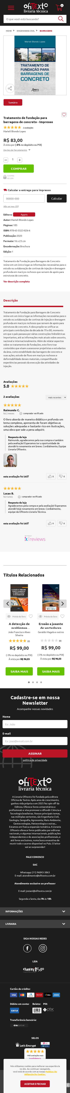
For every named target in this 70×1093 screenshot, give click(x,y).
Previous (7, 604)
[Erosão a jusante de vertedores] (50, 598)
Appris (24, 214)
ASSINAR (35, 753)
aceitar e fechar (35, 1083)
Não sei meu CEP (11, 206)
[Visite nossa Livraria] (35, 789)
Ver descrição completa (16, 281)
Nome (6, 716)
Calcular (56, 198)
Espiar (16, 616)
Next (62, 604)
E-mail (7, 733)
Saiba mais (19, 671)
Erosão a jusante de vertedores (51, 626)
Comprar (19, 168)
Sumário (13, 102)
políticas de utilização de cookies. (40, 1073)
